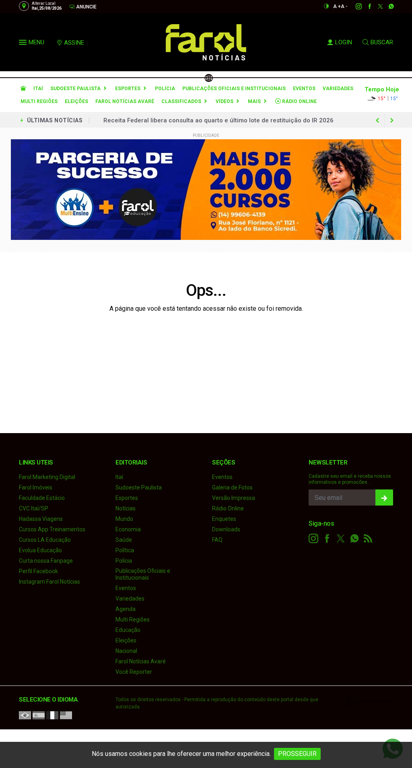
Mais (254, 101)
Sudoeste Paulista (75, 88)
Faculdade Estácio (42, 498)
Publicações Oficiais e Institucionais (234, 88)
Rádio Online (299, 101)
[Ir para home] (23, 88)
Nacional (126, 651)
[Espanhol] (39, 714)
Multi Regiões (39, 101)
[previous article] (392, 120)
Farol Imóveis (35, 487)
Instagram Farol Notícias (49, 581)
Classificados (181, 101)
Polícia (165, 88)
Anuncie (86, 7)
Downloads (226, 529)
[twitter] (376, 6)
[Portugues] (25, 714)
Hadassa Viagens (41, 519)
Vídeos (224, 101)
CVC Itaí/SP (33, 508)
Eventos (304, 88)
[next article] (377, 120)
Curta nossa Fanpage (46, 560)
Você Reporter (133, 672)
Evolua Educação (40, 550)
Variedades (338, 88)
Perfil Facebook (38, 571)
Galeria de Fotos (232, 487)
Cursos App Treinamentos (52, 529)
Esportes (127, 88)
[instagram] (354, 6)
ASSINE (74, 42)
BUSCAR (382, 42)
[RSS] (368, 538)
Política (124, 550)
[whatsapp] (386, 6)
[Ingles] (66, 714)
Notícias (125, 508)
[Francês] (52, 714)
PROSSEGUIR (297, 754)
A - (344, 6)
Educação (127, 630)
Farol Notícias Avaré (124, 101)
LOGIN (343, 42)
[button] (24, 44)
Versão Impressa (233, 498)
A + (337, 6)
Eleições (76, 101)
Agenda (125, 609)
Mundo (124, 519)
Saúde (123, 540)
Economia (128, 529)
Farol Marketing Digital (47, 477)
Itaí (38, 88)
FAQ (217, 540)
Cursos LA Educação (45, 540)
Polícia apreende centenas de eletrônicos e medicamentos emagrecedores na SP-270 (227, 120)
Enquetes (224, 519)
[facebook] (365, 6)
